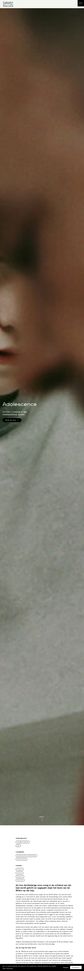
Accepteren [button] (75, 967)
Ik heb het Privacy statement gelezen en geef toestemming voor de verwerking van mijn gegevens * (43, 505)
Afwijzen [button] (65, 967)
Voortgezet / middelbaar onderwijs (39, 500)
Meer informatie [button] (8, 968)
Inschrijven (32, 515)
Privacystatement (31, 509)
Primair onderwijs (34, 497)
